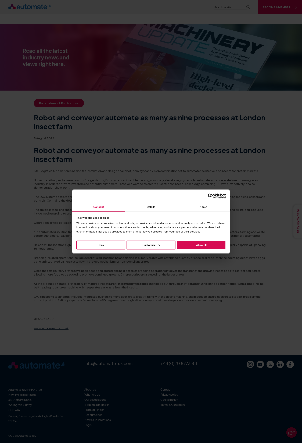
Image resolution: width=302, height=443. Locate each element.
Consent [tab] (98, 206)
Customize (149, 245)
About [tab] (203, 206)
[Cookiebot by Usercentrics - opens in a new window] (210, 196)
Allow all (201, 245)
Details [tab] (151, 206)
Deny (101, 245)
